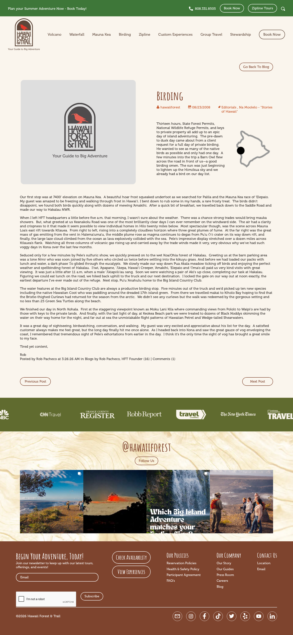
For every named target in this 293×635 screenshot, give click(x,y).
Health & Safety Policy (183, 569)
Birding (125, 34)
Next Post (257, 381)
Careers (222, 581)
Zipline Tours (262, 8)
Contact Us (267, 555)
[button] (51, 501)
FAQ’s (171, 581)
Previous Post (35, 381)
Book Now (232, 8)
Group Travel (211, 34)
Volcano (54, 34)
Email (261, 569)
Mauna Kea (101, 34)
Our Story (224, 563)
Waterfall (76, 34)
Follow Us (146, 461)
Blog (220, 587)
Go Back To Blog (256, 67)
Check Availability (131, 557)
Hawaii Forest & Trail (44, 616)
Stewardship (240, 34)
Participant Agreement (184, 575)
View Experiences (131, 571)
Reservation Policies (181, 563)
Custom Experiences (175, 34)
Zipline (144, 34)
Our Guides (225, 569)
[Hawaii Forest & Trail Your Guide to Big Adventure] (24, 34)
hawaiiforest (170, 107)
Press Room (225, 575)
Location (263, 563)
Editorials (228, 107)
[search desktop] (283, 9)
